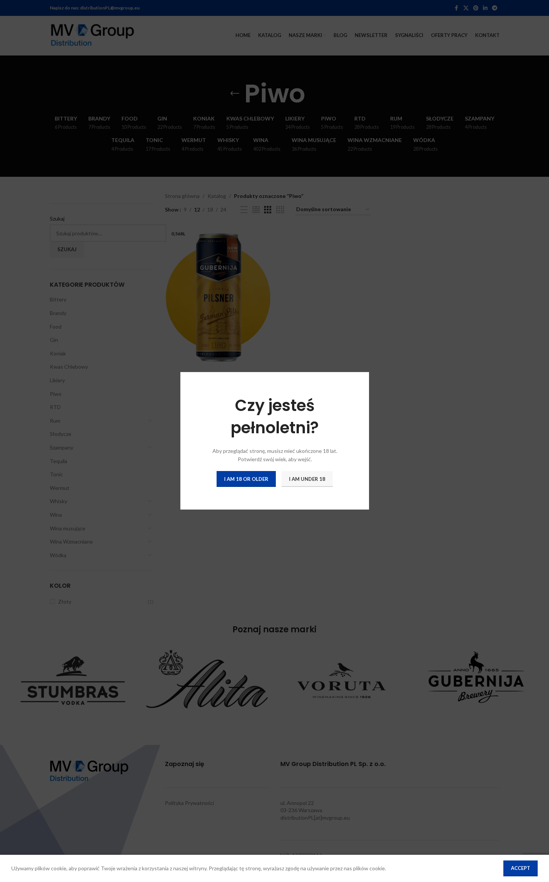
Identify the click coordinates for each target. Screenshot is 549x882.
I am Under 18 (307, 479)
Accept (520, 868)
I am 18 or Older (246, 479)
